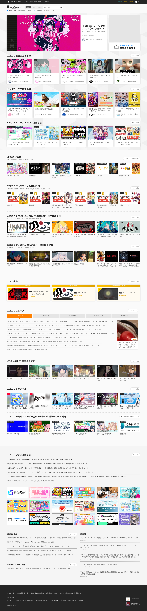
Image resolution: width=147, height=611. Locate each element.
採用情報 (81, 600)
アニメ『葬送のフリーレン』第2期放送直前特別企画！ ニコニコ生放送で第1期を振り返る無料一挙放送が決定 (110, 573)
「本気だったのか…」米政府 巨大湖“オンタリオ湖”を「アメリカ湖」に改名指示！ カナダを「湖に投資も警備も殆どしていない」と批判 (52, 329)
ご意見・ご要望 (20, 600)
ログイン (120, 1)
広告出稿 (63, 600)
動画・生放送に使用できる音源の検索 (41, 593)
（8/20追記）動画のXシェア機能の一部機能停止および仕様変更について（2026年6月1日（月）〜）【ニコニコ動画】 (42, 555)
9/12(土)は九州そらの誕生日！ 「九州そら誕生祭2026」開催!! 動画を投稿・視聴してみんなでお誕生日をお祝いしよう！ (47, 468)
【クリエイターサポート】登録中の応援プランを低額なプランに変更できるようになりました (38, 546)
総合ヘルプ (10, 600)
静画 (15, 1)
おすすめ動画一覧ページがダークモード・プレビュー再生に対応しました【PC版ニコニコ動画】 (39, 550)
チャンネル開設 (54, 600)
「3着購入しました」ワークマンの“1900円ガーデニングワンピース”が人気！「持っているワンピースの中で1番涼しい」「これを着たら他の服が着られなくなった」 (59, 333)
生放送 (19, 1)
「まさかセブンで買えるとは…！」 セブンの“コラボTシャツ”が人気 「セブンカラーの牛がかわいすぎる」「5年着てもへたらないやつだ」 (54, 325)
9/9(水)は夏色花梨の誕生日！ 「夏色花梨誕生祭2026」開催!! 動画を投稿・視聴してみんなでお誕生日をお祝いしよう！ (47, 464)
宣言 (55, 593)
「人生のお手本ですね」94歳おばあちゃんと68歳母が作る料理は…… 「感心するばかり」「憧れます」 (42, 337)
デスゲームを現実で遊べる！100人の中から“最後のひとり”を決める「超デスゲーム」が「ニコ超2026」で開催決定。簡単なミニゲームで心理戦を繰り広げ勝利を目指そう (110, 556)
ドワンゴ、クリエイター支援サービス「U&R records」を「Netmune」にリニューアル (109, 538)
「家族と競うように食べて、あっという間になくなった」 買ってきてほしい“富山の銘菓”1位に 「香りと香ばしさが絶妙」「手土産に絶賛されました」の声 (59, 321)
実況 (35, 1)
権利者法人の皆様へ (41, 600)
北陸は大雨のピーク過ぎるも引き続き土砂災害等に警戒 (25, 349)
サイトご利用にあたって (66, 593)
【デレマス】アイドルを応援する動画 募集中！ (22, 10)
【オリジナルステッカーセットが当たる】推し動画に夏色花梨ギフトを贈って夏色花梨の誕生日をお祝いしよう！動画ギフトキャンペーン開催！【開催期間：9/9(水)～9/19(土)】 (67, 476)
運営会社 (78, 593)
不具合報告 (30, 600)
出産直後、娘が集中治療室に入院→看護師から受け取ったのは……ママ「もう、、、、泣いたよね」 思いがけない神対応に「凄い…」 (52, 345)
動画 (12, 1)
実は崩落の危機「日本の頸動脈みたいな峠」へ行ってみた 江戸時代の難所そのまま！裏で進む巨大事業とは (43, 341)
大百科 (31, 1)
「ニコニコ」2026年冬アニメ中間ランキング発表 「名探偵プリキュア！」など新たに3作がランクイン (110, 546)
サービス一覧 (10, 593)
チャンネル (25, 1)
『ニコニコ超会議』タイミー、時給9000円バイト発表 (98, 564)
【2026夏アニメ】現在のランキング (46, 10)
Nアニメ (40, 1)
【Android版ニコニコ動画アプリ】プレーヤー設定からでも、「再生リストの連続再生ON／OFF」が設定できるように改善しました (51, 472)
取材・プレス (72, 600)
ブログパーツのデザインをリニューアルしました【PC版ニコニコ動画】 (31, 481)
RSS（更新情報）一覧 (22, 593)
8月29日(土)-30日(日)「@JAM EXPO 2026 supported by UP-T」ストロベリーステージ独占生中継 (39, 459)
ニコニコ (15, 7)
